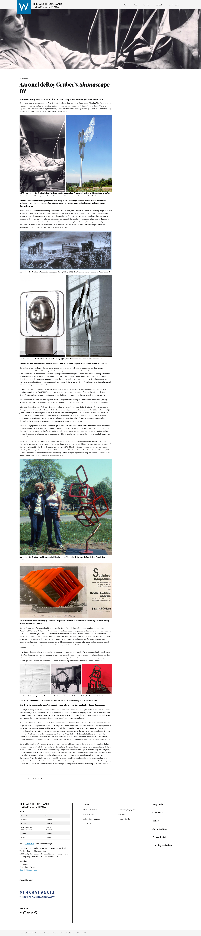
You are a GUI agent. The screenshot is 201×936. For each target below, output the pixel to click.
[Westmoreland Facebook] (21, 912)
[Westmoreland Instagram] (24, 912)
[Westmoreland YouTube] (28, 912)
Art (135, 4)
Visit (125, 4)
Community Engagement (127, 809)
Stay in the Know (160, 828)
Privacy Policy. (83, 933)
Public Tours (29, 843)
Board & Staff (88, 814)
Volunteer (87, 823)
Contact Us (157, 812)
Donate (155, 820)
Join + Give (174, 4)
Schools (159, 4)
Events (146, 4)
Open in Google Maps (28, 870)
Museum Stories (124, 819)
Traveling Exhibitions (162, 845)
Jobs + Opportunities (91, 819)
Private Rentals (159, 837)
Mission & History (90, 809)
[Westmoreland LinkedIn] (32, 912)
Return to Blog (35, 779)
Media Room (123, 814)
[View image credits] (10, 64)
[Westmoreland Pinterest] (35, 912)
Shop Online (158, 804)
